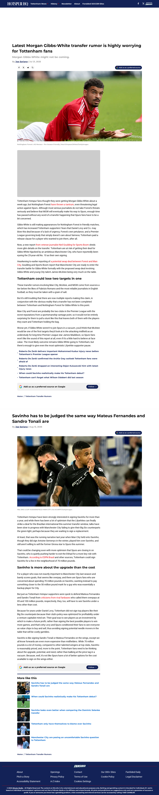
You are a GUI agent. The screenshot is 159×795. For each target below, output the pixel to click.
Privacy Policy (57, 776)
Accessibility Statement (28, 781)
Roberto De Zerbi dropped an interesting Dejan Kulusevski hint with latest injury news (58, 367)
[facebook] (138, 4)
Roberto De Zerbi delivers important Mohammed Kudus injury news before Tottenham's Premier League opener (59, 353)
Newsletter (67, 4)
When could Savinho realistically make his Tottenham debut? (51, 373)
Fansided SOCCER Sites (93, 4)
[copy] (32, 67)
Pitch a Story (23, 776)
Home (20, 396)
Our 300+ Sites (108, 772)
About (77, 4)
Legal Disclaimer (134, 776)
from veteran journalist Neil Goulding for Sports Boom (62, 244)
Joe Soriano (21, 61)
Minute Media (17, 788)
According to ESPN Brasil (41, 557)
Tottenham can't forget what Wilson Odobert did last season (51, 377)
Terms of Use (80, 776)
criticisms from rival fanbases (55, 597)
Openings (55, 772)
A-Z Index (55, 781)
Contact (78, 772)
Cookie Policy (107, 776)
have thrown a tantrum (62, 204)
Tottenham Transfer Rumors (38, 396)
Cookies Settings (82, 781)
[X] (143, 4)
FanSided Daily (133, 772)
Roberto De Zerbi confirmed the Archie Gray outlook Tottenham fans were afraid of (58, 360)
